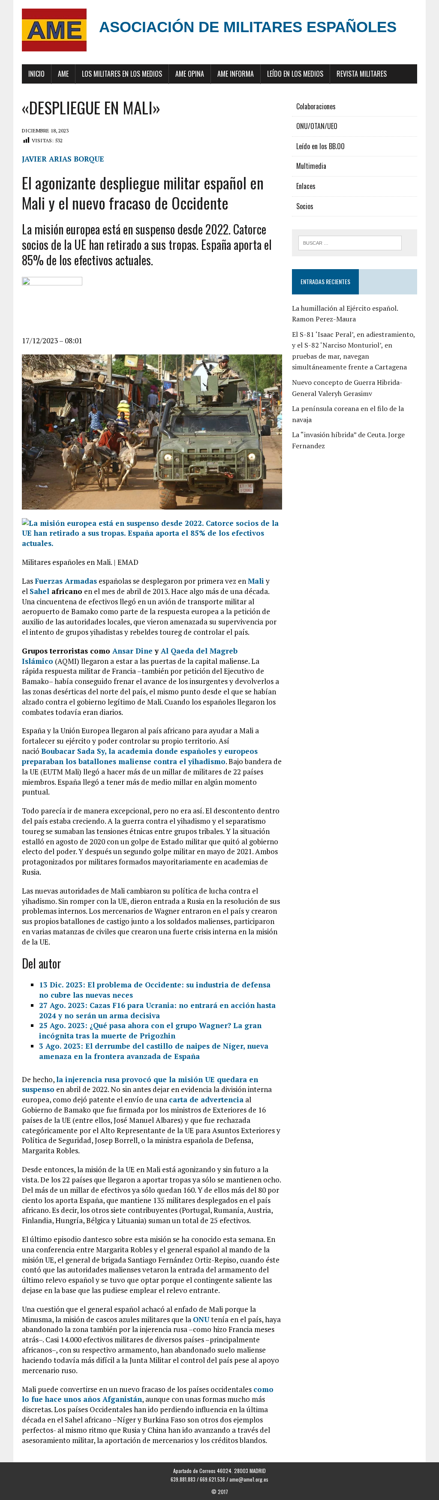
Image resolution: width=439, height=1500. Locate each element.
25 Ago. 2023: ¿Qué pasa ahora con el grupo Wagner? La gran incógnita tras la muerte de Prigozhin (150, 1030)
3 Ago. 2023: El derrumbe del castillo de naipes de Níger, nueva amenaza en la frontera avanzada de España (153, 1051)
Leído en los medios (295, 74)
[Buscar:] (350, 242)
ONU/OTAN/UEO (316, 126)
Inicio (36, 74)
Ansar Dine (132, 651)
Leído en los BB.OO (320, 146)
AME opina (189, 74)
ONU (201, 1319)
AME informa (235, 74)
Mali (256, 581)
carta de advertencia (206, 1099)
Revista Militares (362, 74)
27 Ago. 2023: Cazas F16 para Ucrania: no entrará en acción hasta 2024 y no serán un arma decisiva (157, 1010)
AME (63, 74)
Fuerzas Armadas (66, 581)
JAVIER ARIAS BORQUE (63, 159)
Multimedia (311, 166)
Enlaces (306, 186)
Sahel (39, 591)
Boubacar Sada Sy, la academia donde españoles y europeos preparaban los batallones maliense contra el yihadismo (140, 756)
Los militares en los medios (122, 74)
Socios (304, 206)
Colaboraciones (316, 106)
